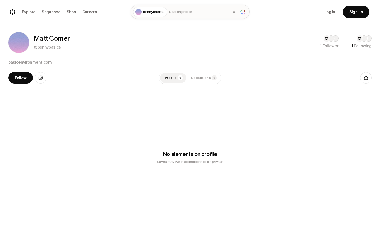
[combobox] (198, 12)
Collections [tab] (203, 77)
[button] (18, 42)
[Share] (366, 78)
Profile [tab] (173, 77)
